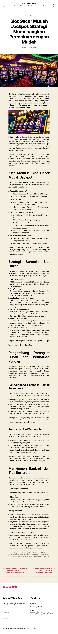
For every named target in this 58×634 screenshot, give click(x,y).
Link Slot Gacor (23, 553)
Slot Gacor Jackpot (44, 554)
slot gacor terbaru (38, 556)
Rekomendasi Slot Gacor (34, 553)
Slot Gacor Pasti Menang (27, 556)
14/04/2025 (34, 47)
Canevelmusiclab (29, 3)
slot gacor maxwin (15, 556)
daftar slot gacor (14, 553)
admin (25, 47)
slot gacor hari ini (34, 554)
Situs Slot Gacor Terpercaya (21, 554)
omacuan (5, 618)
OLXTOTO (33, 628)
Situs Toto (6, 612)
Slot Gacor (29, 15)
